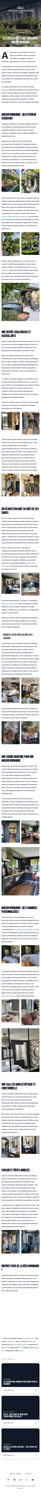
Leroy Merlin (26, 1338)
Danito (9, 1341)
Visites (20, 33)
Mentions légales (15, 1473)
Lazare (36, 1348)
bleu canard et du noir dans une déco (26, 929)
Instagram (5, 90)
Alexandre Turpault (8, 996)
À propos (29, 1473)
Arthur (30, 1341)
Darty (21, 1351)
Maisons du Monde (17, 1344)
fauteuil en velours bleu (10, 604)
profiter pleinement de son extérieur (15, 216)
